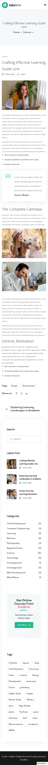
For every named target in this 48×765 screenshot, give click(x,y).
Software (13, 718)
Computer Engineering (18, 529)
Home (16, 32)
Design (14, 386)
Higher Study (15, 694)
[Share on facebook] (16, 393)
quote (36, 712)
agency (26, 663)
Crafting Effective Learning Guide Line (28, 462)
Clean (11, 675)
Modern (30, 700)
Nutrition (11, 538)
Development (28, 386)
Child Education (16, 669)
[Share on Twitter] (21, 393)
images (29, 694)
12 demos (13, 663)
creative (23, 675)
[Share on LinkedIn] (27, 393)
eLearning (31, 681)
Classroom (34, 669)
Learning (11, 533)
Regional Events (15, 548)
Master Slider (15, 700)
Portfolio (23, 712)
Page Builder (25, 706)
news (11, 706)
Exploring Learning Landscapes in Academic (30, 477)
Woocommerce (16, 724)
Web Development (16, 573)
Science (27, 32)
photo (11, 712)
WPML (12, 731)
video (35, 718)
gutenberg (25, 688)
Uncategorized (14, 568)
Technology (12, 558)
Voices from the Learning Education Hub (28, 493)
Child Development (16, 524)
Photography (13, 543)
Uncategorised (14, 563)
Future (12, 688)
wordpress (33, 724)
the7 (25, 718)
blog (37, 663)
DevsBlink (24, 760)
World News (13, 577)
